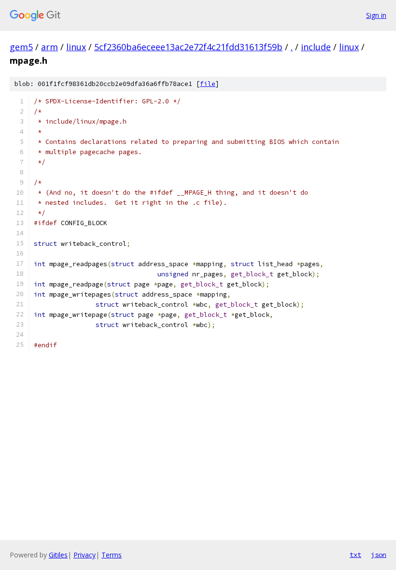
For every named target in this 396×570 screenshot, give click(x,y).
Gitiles (58, 554)
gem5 (21, 47)
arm (49, 47)
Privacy (84, 554)
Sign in (376, 15)
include (316, 47)
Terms (111, 554)
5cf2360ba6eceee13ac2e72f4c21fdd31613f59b (188, 47)
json (378, 554)
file (207, 84)
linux (76, 47)
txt (355, 554)
